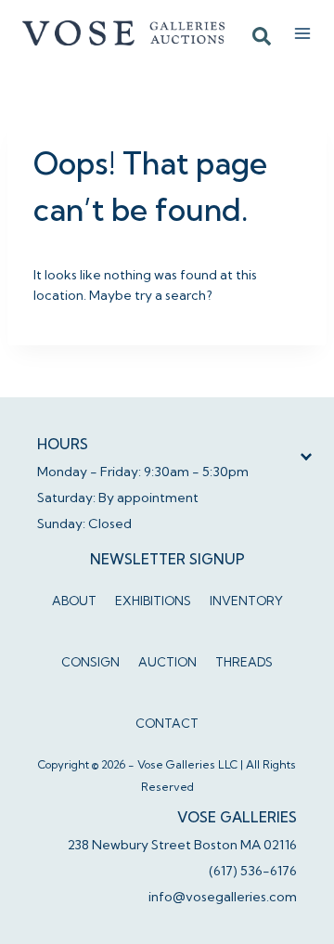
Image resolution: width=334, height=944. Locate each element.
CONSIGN (90, 661)
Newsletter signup (167, 559)
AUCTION (167, 661)
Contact (167, 723)
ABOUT (74, 600)
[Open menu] (302, 33)
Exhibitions (153, 600)
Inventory (246, 600)
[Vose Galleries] (124, 32)
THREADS (244, 661)
